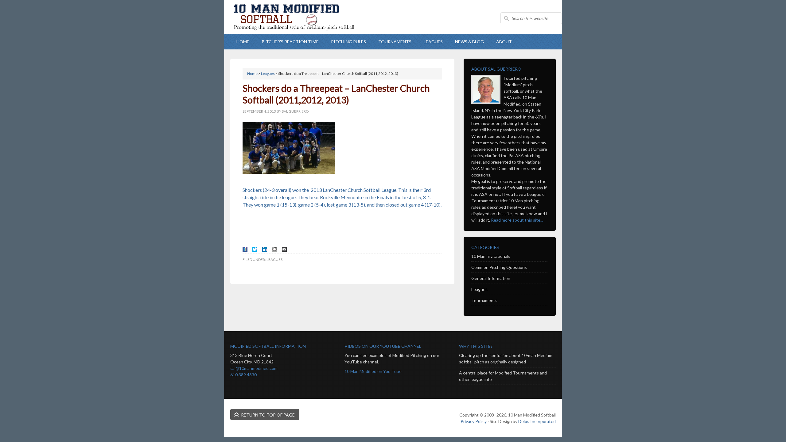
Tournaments (484, 300)
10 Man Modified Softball (301, 28)
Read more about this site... (517, 220)
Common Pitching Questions (499, 267)
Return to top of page (268, 414)
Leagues (274, 259)
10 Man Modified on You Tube (373, 371)
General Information (490, 278)
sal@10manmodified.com (254, 368)
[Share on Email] (284, 249)
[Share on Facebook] (245, 249)
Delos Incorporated (537, 421)
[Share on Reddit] (274, 249)
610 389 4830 (243, 374)
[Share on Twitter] (254, 249)
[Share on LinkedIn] (264, 249)
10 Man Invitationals (490, 256)
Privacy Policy (474, 421)
